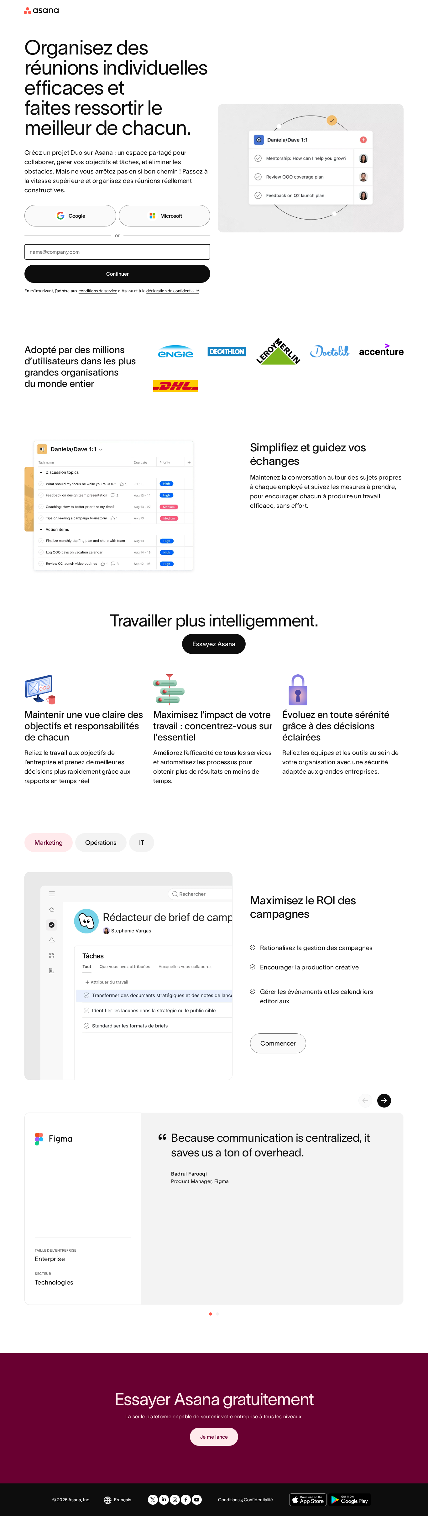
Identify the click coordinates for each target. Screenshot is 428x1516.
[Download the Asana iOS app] (308, 1499)
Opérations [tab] (101, 842)
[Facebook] (186, 1500)
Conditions (229, 1499)
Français (122, 1499)
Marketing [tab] (48, 842)
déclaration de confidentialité (172, 290)
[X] (153, 1500)
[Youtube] (197, 1500)
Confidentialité (258, 1499)
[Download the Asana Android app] (349, 1499)
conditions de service (98, 290)
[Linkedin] (164, 1500)
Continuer (117, 274)
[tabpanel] (327, 973)
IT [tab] (141, 842)
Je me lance (214, 1437)
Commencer (278, 1043)
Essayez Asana (213, 644)
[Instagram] (175, 1500)
